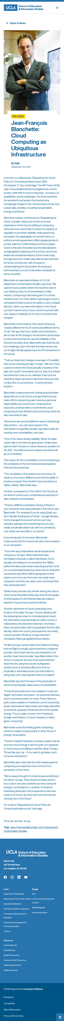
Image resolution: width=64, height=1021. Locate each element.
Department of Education (14, 894)
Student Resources (11, 955)
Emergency (9, 997)
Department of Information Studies (17, 899)
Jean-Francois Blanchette (23, 827)
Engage (35, 889)
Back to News (18, 23)
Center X (7, 931)
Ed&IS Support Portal (12, 965)
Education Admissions (12, 904)
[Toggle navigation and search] (57, 8)
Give (34, 894)
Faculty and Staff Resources (15, 960)
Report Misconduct (12, 1009)
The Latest (18, 116)
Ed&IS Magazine (38, 907)
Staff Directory (9, 950)
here (39, 808)
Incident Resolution (39, 912)
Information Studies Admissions (16, 909)
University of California (33, 989)
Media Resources (11, 970)
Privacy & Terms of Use (13, 1015)
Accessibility (9, 1003)
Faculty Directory (10, 945)
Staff (17, 163)
